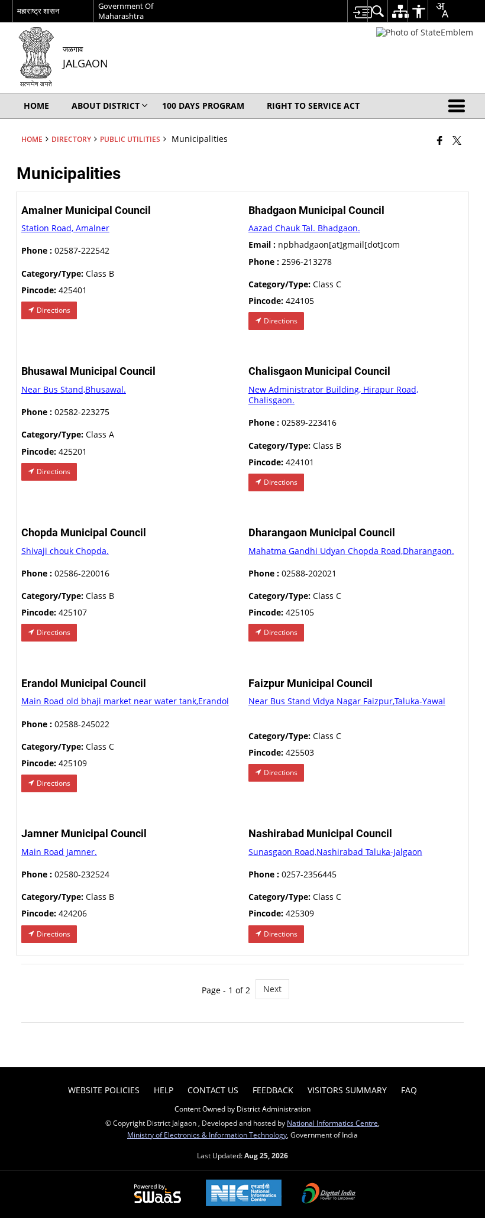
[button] (459, 105)
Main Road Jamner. (59, 851)
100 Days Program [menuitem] (203, 105)
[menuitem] (357, 11)
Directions (52, 310)
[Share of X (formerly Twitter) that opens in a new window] (457, 140)
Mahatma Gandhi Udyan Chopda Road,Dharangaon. (351, 550)
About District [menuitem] (106, 105)
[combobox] (438, 10)
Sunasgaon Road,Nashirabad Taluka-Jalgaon (335, 851)
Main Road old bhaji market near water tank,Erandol (125, 701)
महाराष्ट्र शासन (38, 10)
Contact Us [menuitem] (212, 1090)
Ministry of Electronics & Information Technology (207, 1134)
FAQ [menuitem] (409, 1090)
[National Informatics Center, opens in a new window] (243, 1194)
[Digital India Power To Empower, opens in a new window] (329, 1194)
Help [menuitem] (163, 1090)
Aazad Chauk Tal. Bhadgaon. (304, 228)
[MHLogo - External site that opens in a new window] (424, 32)
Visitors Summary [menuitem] (347, 1090)
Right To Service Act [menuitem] (313, 105)
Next (272, 989)
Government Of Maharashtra (125, 11)
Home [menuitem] (36, 105)
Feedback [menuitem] (273, 1090)
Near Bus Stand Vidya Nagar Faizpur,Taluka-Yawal (346, 701)
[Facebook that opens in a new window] (439, 140)
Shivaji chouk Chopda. (65, 550)
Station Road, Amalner (65, 228)
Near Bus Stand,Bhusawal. (73, 389)
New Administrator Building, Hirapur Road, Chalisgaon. (333, 395)
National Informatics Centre (332, 1123)
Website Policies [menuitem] (104, 1090)
